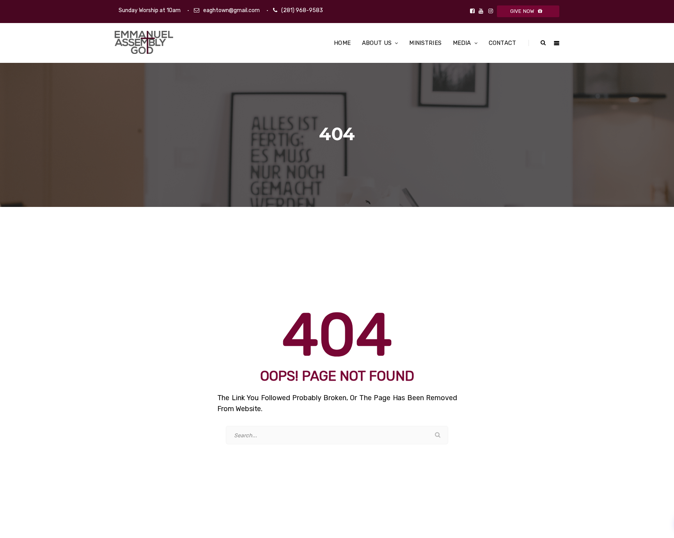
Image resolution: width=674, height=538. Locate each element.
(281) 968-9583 (302, 10)
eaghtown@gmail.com (231, 10)
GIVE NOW (522, 11)
